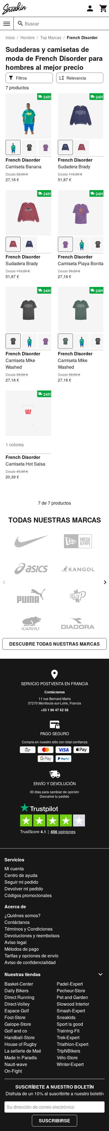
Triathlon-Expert (72, 1044)
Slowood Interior (73, 1004)
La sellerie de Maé (22, 1051)
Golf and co (15, 1030)
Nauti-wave (15, 1064)
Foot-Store (14, 1017)
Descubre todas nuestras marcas (54, 644)
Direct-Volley (17, 1004)
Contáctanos (54, 692)
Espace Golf (16, 1010)
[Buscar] (20, 23)
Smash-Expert (71, 1010)
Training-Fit (68, 1030)
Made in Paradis (20, 1057)
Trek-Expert (68, 1037)
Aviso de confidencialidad (30, 962)
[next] (105, 582)
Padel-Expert (70, 984)
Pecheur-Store (71, 990)
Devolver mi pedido (23, 888)
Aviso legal (15, 942)
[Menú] (6, 23)
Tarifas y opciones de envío (31, 955)
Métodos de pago (21, 949)
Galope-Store (17, 1024)
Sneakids (66, 1017)
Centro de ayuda (20, 875)
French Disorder (23, 160)
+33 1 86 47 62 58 (54, 709)
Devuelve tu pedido (54, 796)
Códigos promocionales (28, 895)
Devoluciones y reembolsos (32, 935)
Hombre (27, 37)
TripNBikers (68, 1051)
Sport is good (70, 1024)
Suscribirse (54, 1120)
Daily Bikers (16, 990)
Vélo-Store (67, 1057)
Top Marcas (50, 37)
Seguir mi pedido (21, 882)
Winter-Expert (70, 1064)
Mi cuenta (14, 868)
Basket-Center (18, 984)
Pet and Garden (72, 997)
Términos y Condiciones (28, 929)
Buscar (32, 23)
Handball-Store (19, 1037)
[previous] (4, 582)
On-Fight (13, 1071)
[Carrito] (103, 8)
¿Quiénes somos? (22, 915)
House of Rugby (20, 1044)
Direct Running (19, 997)
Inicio (10, 37)
